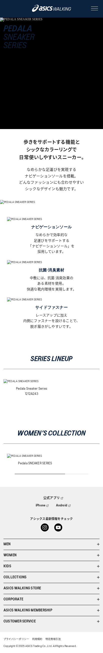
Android (62, 505)
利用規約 (37, 639)
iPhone (40, 505)
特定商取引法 (53, 639)
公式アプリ (51, 498)
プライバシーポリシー (16, 639)
